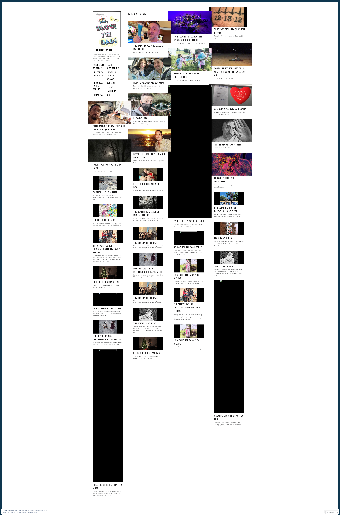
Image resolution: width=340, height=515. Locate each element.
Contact (111, 82)
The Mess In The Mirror (145, 297)
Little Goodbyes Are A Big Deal (146, 185)
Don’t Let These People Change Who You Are (149, 155)
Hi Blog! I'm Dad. (104, 49)
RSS (108, 94)
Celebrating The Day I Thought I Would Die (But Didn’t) (109, 127)
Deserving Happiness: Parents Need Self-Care (226, 209)
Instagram (98, 94)
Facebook (111, 90)
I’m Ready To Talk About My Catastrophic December (188, 38)
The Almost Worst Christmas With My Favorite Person (188, 307)
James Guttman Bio (113, 66)
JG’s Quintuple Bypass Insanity (230, 108)
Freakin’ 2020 (140, 118)
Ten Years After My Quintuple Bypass (229, 31)
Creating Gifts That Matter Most (107, 486)
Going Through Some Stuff (107, 308)
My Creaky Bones (223, 238)
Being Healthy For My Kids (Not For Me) (187, 75)
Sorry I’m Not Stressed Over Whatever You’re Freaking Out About (230, 72)
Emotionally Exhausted (105, 192)
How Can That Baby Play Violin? (186, 342)
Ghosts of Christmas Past (147, 353)
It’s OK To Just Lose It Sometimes (225, 179)
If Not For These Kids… (104, 220)
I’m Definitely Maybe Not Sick (189, 220)
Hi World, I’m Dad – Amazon (111, 75)
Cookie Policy (33, 512)
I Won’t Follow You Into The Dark (107, 166)
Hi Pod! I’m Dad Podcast (99, 74)
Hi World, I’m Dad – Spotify (98, 86)
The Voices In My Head (144, 323)
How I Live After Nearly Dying (149, 82)
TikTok (110, 86)
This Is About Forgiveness (227, 144)
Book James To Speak (98, 66)
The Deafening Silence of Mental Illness (146, 213)
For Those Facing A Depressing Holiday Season (107, 337)
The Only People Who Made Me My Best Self (149, 47)
